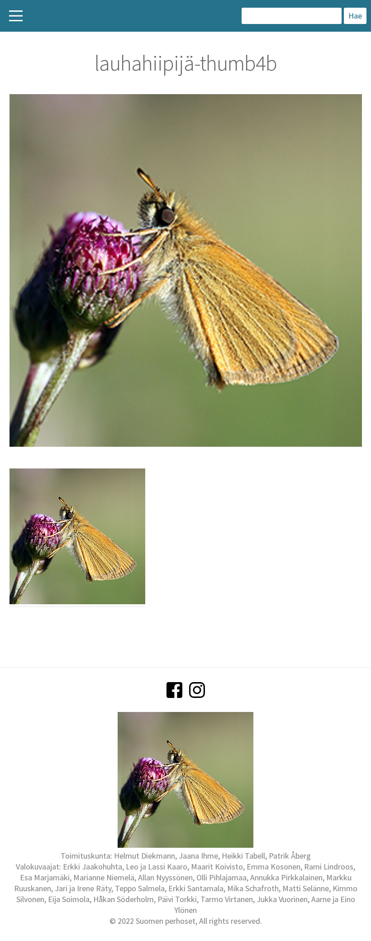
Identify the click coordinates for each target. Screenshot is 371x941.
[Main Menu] (16, 16)
